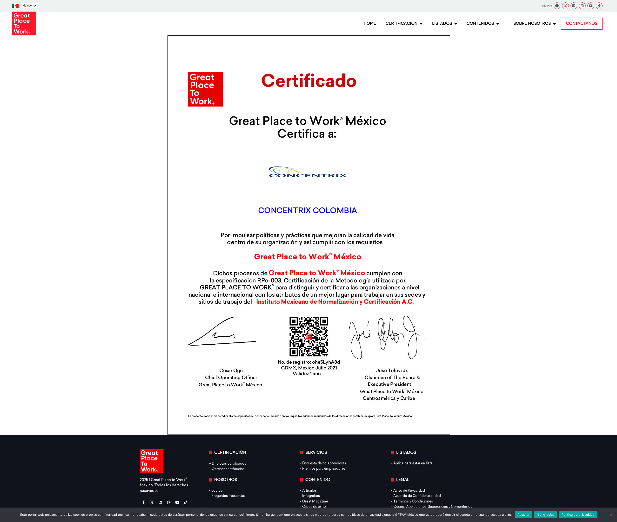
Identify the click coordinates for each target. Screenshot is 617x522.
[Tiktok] (599, 5)
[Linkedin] (573, 5)
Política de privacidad (578, 514)
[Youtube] (590, 5)
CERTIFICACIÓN (401, 23)
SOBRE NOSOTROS (532, 23)
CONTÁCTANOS (581, 23)
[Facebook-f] (143, 502)
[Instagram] (582, 5)
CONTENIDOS (480, 23)
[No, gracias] (611, 514)
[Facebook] (557, 5)
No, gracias (545, 514)
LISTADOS (442, 23)
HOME (370, 23)
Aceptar (523, 514)
